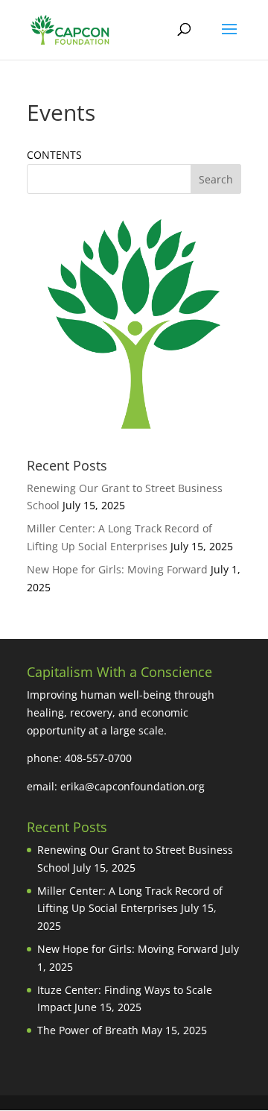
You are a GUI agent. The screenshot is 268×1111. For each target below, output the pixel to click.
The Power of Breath (87, 1030)
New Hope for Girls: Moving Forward (117, 569)
